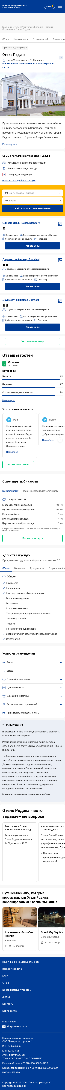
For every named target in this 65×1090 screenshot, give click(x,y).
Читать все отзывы (18, 464)
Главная (6, 27)
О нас (5, 982)
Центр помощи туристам (16, 989)
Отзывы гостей (40, 39)
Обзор (5, 39)
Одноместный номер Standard (21, 222)
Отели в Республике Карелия (28, 27)
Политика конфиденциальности (20, 961)
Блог (5, 975)
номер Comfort (20, 299)
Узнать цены (33, 246)
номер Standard (20, 259)
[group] (32, 94)
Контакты (7, 1003)
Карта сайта (9, 1010)
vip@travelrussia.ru (17, 1026)
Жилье (6, 996)
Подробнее (12, 452)
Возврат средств (12, 968)
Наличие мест (21, 39)
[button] (60, 94)
